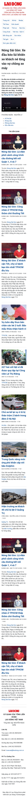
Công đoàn (6, 32)
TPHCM (4, 335)
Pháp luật (6, 28)
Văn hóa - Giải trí (18, 32)
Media (21, 20)
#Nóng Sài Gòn (10, 123)
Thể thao (6, 24)
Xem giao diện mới (9, 43)
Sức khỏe (17, 35)
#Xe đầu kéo (9, 125)
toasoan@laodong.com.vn (15, 750)
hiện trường (8, 529)
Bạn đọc (22, 28)
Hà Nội (4, 425)
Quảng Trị (5, 522)
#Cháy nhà (8, 121)
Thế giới (5, 39)
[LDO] (14, 142)
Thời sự (14, 28)
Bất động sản (7, 35)
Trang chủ (6, 20)
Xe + (12, 39)
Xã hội (14, 20)
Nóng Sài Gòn (9, 95)
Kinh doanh (15, 24)
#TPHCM (8, 119)
